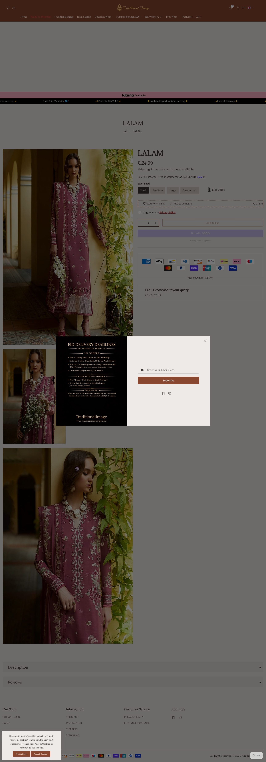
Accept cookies (40, 754)
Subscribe (168, 380)
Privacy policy (21, 754)
